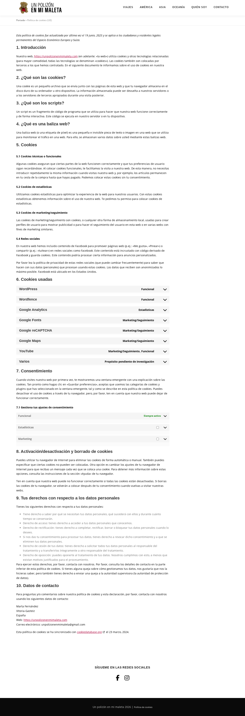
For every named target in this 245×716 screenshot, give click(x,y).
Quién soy (199, 7)
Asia (162, 7)
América (146, 7)
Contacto (221, 7)
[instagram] (126, 678)
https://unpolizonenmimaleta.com (56, 56)
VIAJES (128, 7)
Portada (20, 20)
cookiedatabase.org (89, 632)
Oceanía (178, 7)
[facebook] (117, 678)
